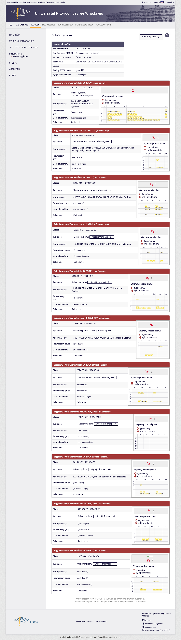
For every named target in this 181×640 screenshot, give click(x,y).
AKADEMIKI (14, 69)
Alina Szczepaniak (118, 476)
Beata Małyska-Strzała (82, 148)
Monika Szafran (78, 103)
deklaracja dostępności (154, 624)
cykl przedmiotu (112, 103)
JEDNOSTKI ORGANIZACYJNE (23, 47)
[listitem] (22, 25)
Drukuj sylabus (149, 36)
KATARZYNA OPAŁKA (83, 476)
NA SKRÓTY (15, 35)
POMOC (13, 75)
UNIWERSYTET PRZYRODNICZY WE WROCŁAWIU (99, 61)
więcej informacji (81, 95)
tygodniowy (110, 100)
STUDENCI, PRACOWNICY (21, 41)
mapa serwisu (150, 627)
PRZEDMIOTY (15, 54)
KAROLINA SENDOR (80, 101)
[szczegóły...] (137, 90)
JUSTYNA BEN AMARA (84, 197)
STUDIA (13, 63)
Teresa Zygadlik (91, 150)
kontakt (148, 620)
